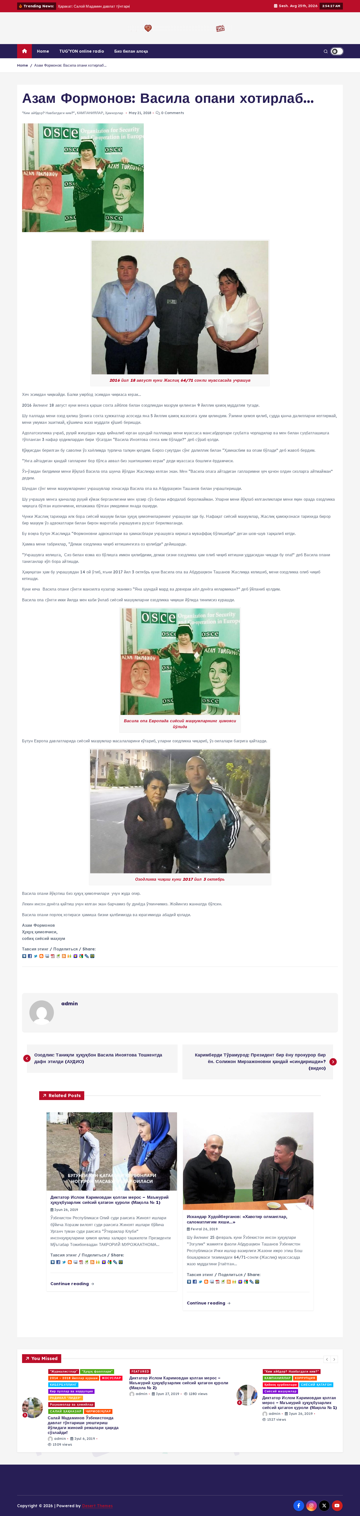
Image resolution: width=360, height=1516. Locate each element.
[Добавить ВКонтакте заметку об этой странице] (24, 955)
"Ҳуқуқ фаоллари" (238, 1371)
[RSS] (64, 955)
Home (43, 51)
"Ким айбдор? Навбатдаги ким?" (48, 113)
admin (69, 1003)
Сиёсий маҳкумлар (125, 1391)
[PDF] (53, 955)
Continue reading (70, 1283)
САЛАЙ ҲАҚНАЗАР (340, 1411)
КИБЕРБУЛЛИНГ (204, 1384)
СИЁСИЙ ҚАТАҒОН (161, 1384)
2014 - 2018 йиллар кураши (215, 1378)
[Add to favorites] (75, 955)
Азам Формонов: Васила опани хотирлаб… (70, 65)
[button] (327, 1359)
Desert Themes (97, 1505)
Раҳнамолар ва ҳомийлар (212, 1391)
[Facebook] (30, 955)
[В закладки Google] (81, 955)
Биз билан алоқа (131, 51)
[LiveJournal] (87, 955)
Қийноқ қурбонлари (125, 1384)
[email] (47, 955)
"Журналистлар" (205, 1371)
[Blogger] (41, 955)
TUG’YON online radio (81, 51)
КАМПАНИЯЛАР (90, 113)
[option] (132, 1395)
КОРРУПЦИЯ (150, 1378)
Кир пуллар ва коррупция (243, 1384)
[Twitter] (35, 955)
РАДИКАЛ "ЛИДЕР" (340, 1398)
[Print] (58, 955)
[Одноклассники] (70, 955)
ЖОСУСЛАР (252, 1378)
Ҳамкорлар (114, 113)
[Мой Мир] (92, 955)
